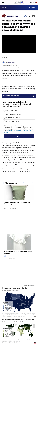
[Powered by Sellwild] (31, 285)
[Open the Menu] (3, 2)
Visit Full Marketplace (28, 183)
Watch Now (33, 2)
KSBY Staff (11, 62)
